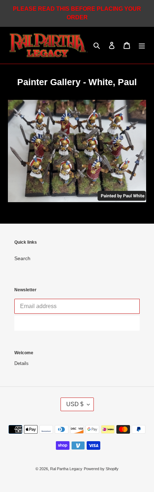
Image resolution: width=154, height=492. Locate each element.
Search (22, 258)
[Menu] (141, 45)
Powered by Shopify (101, 469)
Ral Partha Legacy (66, 469)
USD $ (74, 404)
